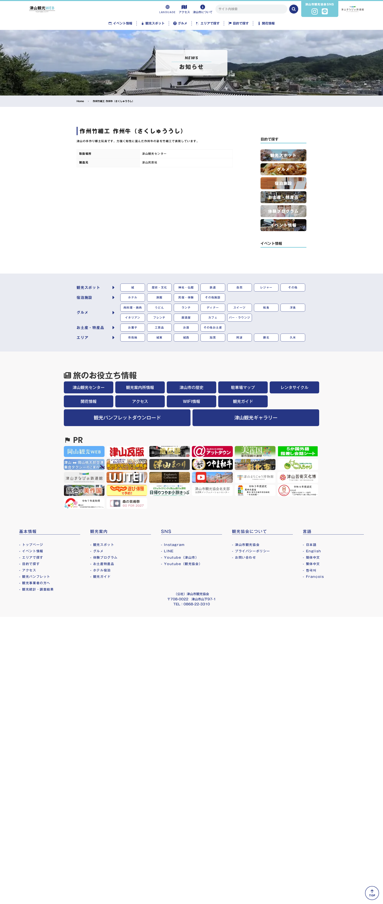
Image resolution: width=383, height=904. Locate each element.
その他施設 (212, 297)
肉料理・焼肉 (132, 307)
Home (80, 101)
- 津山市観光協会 (246, 545)
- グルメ (97, 551)
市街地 (132, 337)
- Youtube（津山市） (180, 557)
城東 (159, 337)
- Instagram (173, 545)
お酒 (186, 327)
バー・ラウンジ (239, 317)
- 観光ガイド (100, 576)
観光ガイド (243, 401)
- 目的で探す (29, 564)
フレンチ (159, 317)
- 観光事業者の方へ (34, 583)
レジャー (266, 287)
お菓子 (132, 327)
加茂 (213, 337)
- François (313, 576)
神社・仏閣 (186, 287)
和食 (266, 307)
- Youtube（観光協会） (181, 564)
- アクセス (27, 570)
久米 (293, 337)
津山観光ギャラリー (255, 417)
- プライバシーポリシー (251, 551)
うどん (159, 307)
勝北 (266, 337)
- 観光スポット (102, 545)
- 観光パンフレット (34, 576)
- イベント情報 (31, 551)
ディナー (213, 307)
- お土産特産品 (102, 564)
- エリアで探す (31, 557)
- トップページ (31, 545)
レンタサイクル (294, 387)
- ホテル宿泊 (100, 570)
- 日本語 (309, 545)
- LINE (167, 551)
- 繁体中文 (311, 564)
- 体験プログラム (104, 557)
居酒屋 (186, 317)
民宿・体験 (186, 297)
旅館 (159, 297)
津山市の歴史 (191, 387)
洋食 (293, 307)
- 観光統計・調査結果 (36, 589)
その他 (292, 287)
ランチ (186, 307)
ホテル (132, 297)
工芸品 (159, 327)
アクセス (140, 401)
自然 (239, 287)
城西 (186, 337)
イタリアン (132, 317)
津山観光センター (89, 387)
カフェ (212, 317)
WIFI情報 (191, 401)
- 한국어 (309, 570)
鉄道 (213, 287)
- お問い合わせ (244, 557)
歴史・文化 (159, 287)
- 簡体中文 (311, 557)
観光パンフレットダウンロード (127, 417)
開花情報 (89, 401)
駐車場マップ (243, 387)
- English (312, 551)
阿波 (239, 337)
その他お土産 (213, 327)
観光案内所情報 (140, 387)
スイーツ (239, 307)
